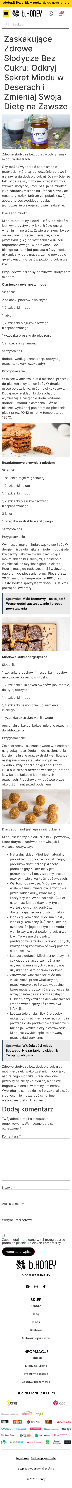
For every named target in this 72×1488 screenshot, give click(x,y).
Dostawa (36, 1330)
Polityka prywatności (43, 1458)
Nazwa (8, 1187)
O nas (36, 1322)
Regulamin (22, 1458)
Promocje (36, 1358)
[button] (6, 13)
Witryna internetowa (17, 1219)
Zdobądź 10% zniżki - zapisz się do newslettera (36, 3)
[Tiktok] (44, 1286)
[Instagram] (36, 1286)
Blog (36, 1314)
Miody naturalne (36, 1366)
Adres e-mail (13, 1203)
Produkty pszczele (36, 1374)
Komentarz (11, 1136)
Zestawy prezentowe (36, 1382)
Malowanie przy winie (36, 1338)
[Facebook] (27, 1286)
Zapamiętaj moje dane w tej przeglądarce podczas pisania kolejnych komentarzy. (33, 1241)
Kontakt (36, 1306)
